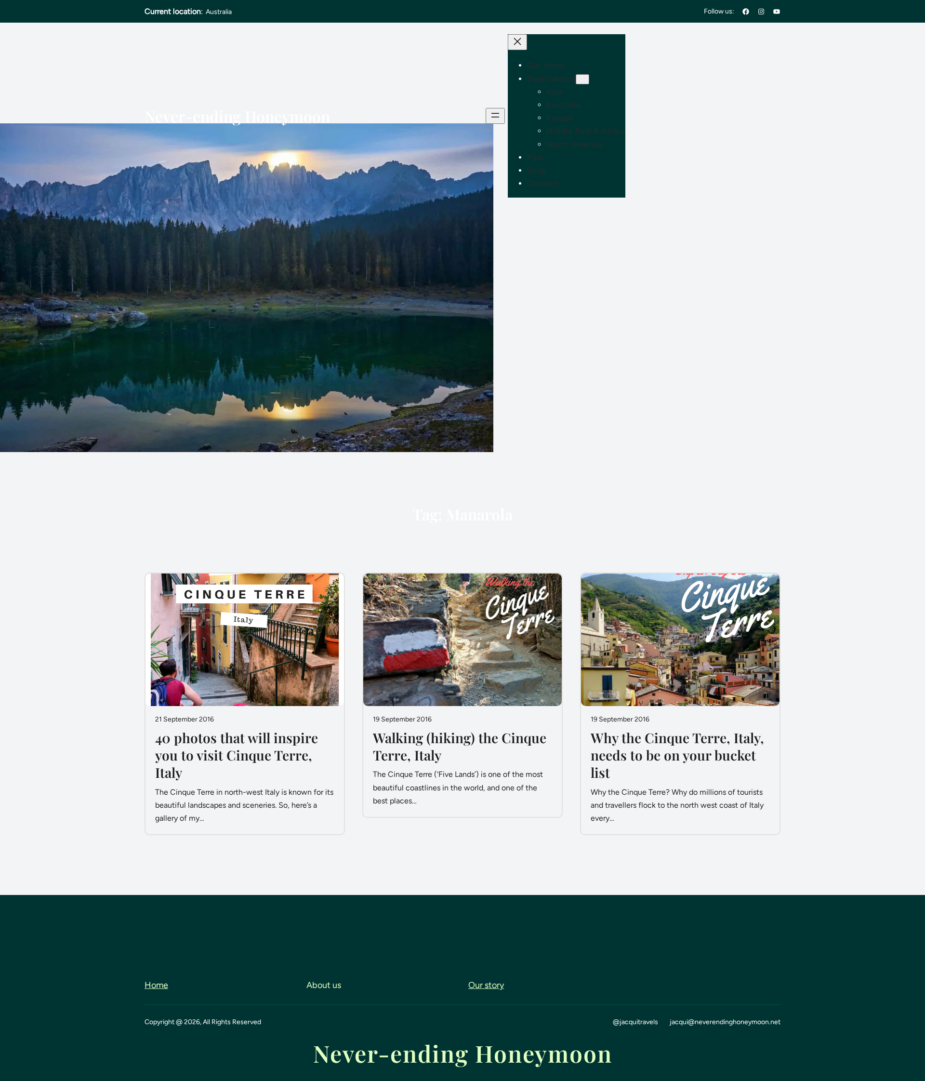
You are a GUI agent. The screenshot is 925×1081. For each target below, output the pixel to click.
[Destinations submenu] (582, 79)
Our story (486, 985)
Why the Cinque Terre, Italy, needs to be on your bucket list (677, 755)
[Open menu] (495, 116)
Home (156, 985)
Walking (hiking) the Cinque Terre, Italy (459, 746)
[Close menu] (517, 42)
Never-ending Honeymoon (237, 116)
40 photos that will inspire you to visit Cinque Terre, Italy (236, 755)
